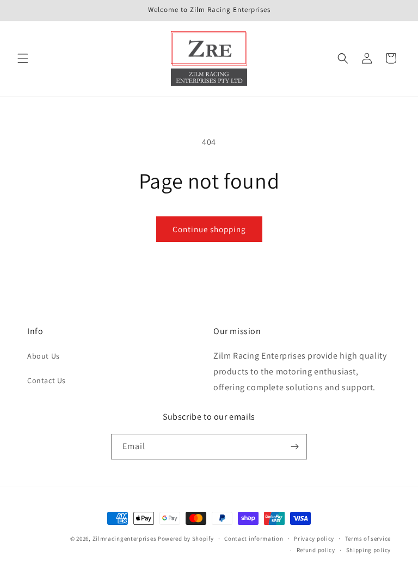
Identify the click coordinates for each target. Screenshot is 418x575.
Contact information (253, 538)
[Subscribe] (294, 446)
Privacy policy (314, 538)
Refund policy (316, 550)
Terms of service (368, 538)
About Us (43, 356)
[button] (23, 58)
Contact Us (46, 380)
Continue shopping (209, 229)
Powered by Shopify (186, 538)
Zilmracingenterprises (125, 538)
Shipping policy (368, 550)
